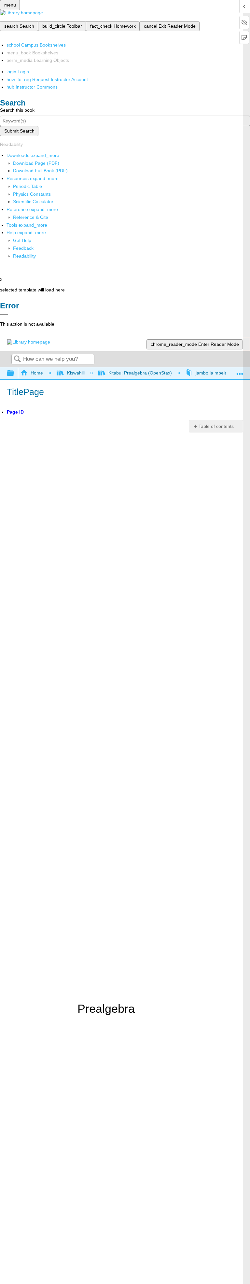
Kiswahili (76, 372)
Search (17, 359)
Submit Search (19, 131)
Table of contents (216, 426)
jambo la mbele (211, 372)
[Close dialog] (4, 314)
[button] (23, 248)
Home (36, 372)
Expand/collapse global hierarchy (14, 373)
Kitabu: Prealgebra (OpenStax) (140, 372)
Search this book (17, 110)
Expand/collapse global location (239, 371)
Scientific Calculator (33, 201)
